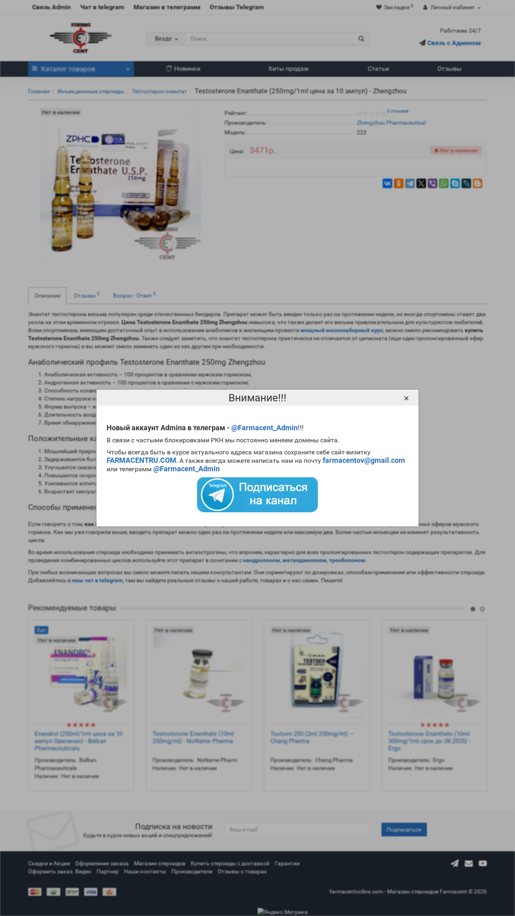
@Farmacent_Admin (264, 427)
